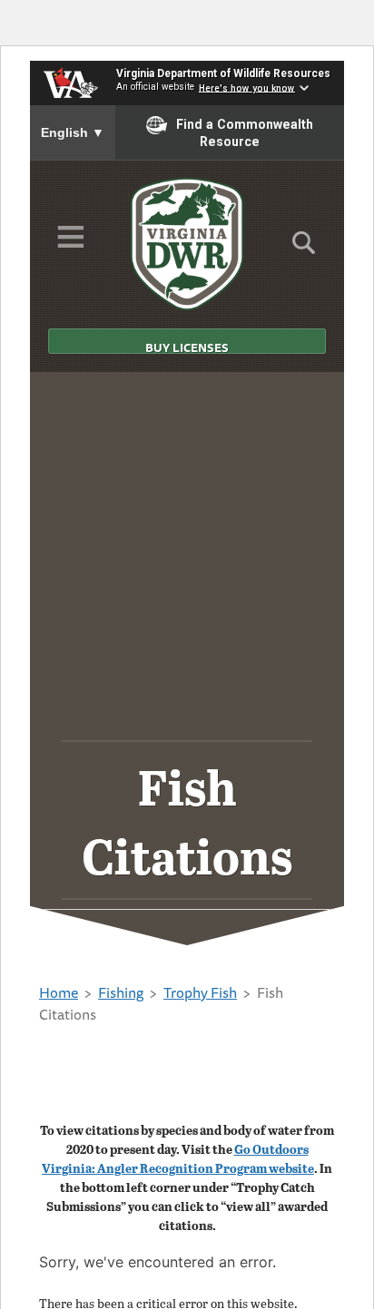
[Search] (303, 248)
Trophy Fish (200, 992)
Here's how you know (247, 88)
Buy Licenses (187, 346)
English (72, 132)
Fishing (120, 992)
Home (58, 992)
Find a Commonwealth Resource (244, 132)
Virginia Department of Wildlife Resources (223, 73)
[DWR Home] (187, 244)
